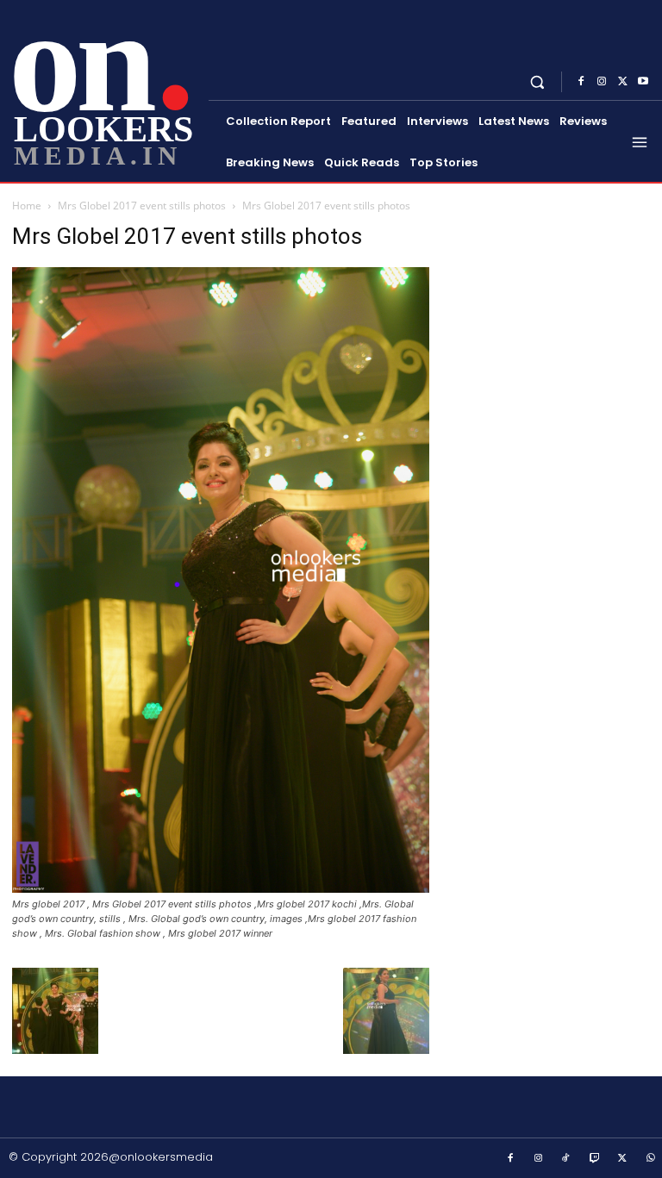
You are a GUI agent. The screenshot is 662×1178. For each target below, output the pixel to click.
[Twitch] (595, 1159)
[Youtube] (643, 82)
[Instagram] (601, 82)
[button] (537, 81)
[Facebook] (581, 82)
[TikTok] (566, 1159)
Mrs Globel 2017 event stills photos (142, 205)
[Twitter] (622, 82)
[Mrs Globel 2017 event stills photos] (220, 888)
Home (26, 205)
